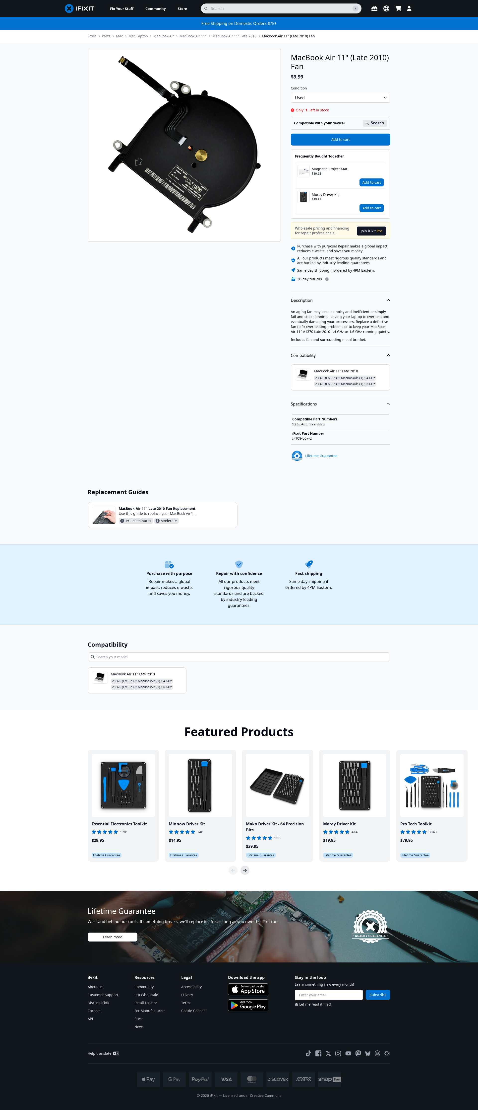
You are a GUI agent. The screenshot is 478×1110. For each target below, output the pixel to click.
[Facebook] (318, 1053)
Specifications (304, 404)
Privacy (187, 994)
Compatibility (303, 355)
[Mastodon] (358, 1053)
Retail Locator (145, 1002)
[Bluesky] (367, 1053)
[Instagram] (338, 1053)
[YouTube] (348, 1053)
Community (144, 986)
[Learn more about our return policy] (327, 279)
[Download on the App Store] (248, 989)
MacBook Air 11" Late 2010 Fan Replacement (157, 508)
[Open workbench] (374, 8)
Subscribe (378, 994)
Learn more (112, 937)
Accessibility (191, 986)
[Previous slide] (233, 870)
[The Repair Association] (387, 1053)
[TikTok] (308, 1053)
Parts (106, 36)
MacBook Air (163, 36)
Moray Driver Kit (325, 194)
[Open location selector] (386, 8)
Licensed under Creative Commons (252, 1095)
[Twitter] (328, 1053)
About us (95, 986)
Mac (119, 36)
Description (302, 300)
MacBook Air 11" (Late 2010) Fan (288, 36)
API (90, 1018)
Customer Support (103, 994)
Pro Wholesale (146, 994)
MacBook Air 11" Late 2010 (234, 36)
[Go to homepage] (81, 8)
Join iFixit (371, 231)
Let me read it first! (315, 1004)
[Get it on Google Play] (248, 1005)
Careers (94, 1010)
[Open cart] (398, 8)
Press (138, 1018)
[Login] (409, 8)
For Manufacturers (150, 1010)
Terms (186, 1002)
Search (377, 123)
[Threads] (377, 1053)
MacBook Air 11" (193, 36)
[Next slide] (244, 870)
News (139, 1026)
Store (92, 36)
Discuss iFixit (98, 1002)
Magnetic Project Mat (329, 168)
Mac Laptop (138, 36)
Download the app (246, 977)
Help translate (99, 1053)
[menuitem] (121, 8)
